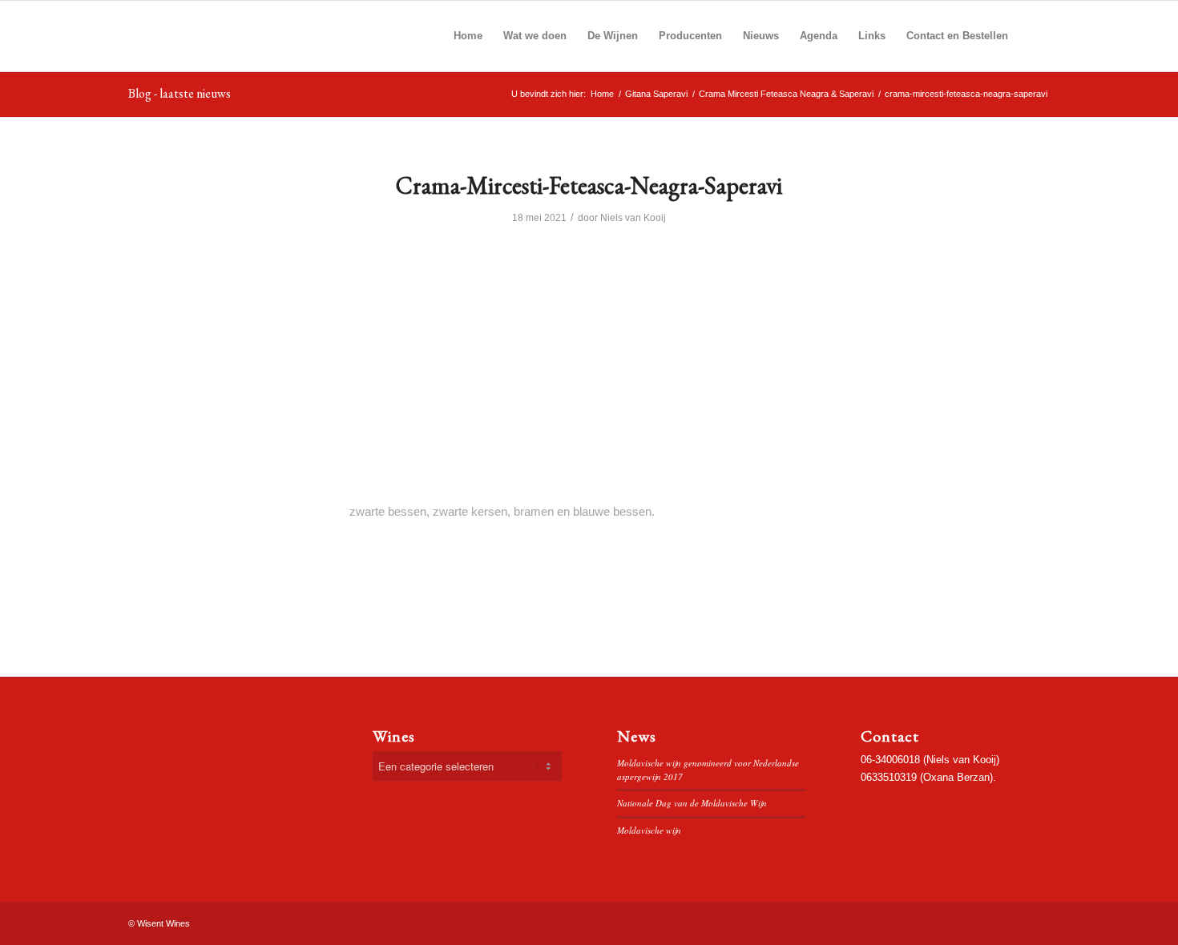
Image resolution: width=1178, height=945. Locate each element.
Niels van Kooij (633, 217)
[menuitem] (468, 36)
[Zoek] (1034, 36)
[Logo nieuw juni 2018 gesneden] (244, 36)
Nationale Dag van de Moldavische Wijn (692, 803)
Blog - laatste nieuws (179, 93)
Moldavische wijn (649, 830)
